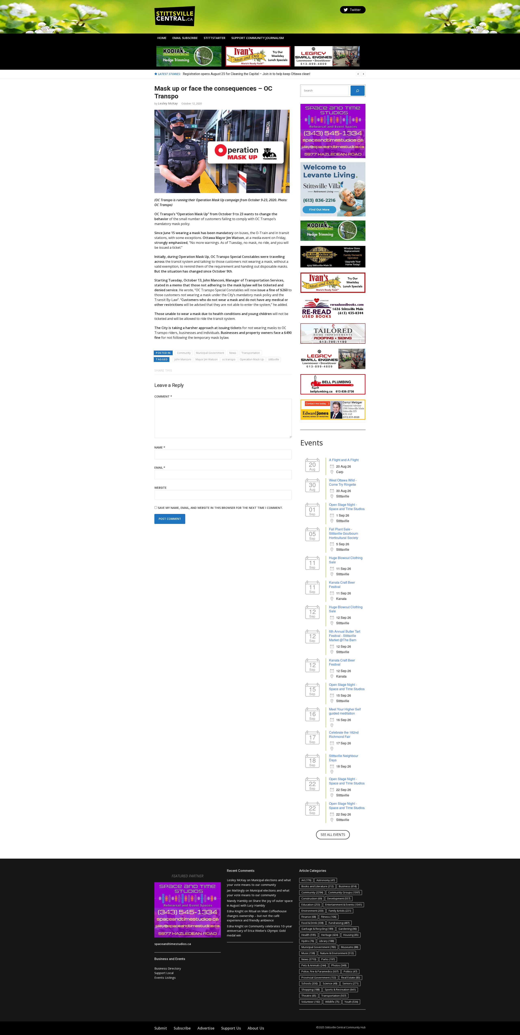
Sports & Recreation (340, 989)
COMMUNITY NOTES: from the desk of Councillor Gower (223, 74)
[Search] (358, 91)
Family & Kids (340, 910)
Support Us (231, 1028)
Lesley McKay (168, 103)
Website (160, 488)
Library (326, 941)
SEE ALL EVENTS (333, 834)
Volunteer (310, 1002)
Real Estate (350, 977)
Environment (312, 910)
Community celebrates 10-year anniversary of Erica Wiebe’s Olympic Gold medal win (259, 930)
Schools (309, 983)
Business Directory (167, 968)
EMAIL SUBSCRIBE (185, 38)
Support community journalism (257, 38)
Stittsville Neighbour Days (343, 757)
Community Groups (344, 892)
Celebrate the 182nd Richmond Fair (344, 734)
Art (306, 880)
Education (310, 904)
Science (330, 983)
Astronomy (325, 880)
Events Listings (165, 977)
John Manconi (182, 359)
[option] (274, 74)
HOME (161, 38)
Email (159, 467)
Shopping (310, 989)
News (232, 353)
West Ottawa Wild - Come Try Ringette (342, 482)
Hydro (307, 941)
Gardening (347, 929)
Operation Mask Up (252, 359)
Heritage (329, 935)
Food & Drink (312, 923)
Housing (350, 935)
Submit (160, 1028)
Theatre (308, 995)
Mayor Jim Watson (207, 359)
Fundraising (339, 923)
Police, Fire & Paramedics (319, 971)
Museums (349, 947)
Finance (308, 917)
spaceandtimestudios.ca (172, 944)
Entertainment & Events (343, 904)
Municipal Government (210, 353)
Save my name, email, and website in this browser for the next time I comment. (220, 508)
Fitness (328, 917)
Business (347, 886)
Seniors (350, 983)
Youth (351, 1002)
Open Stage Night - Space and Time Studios (347, 506)
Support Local (163, 973)
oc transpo (228, 359)
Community (184, 353)
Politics (350, 971)
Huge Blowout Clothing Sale (346, 559)
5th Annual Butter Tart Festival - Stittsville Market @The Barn (344, 635)
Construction (311, 898)
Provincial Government (318, 977)
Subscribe (182, 1028)
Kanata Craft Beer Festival (342, 584)
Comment (163, 396)
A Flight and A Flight (344, 459)
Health (308, 935)
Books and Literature (317, 886)
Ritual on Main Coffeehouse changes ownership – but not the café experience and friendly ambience (257, 915)
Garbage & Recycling (317, 929)
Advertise (205, 1028)
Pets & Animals (313, 965)
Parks (328, 959)
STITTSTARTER (214, 38)
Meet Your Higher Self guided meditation (345, 711)
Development (338, 898)
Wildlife (332, 1002)
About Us (256, 1028)
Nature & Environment (337, 953)
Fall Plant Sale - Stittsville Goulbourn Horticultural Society (343, 533)
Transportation (251, 353)
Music (308, 953)
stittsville (273, 359)
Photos (338, 965)
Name (159, 447)
